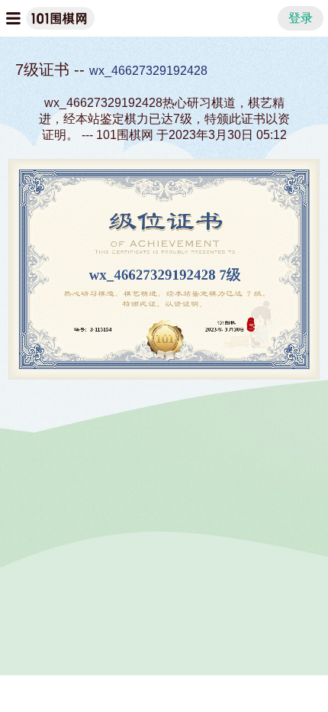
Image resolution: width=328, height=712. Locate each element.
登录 (300, 17)
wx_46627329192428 (148, 70)
